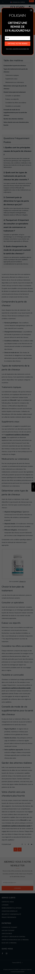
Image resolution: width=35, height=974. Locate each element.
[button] (31, 10)
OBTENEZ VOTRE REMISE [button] (17, 43)
